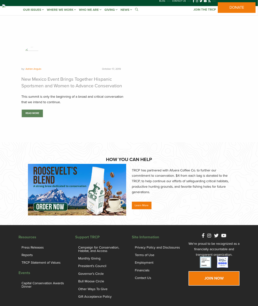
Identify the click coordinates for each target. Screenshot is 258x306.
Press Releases (33, 247)
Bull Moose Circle (91, 281)
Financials (142, 270)
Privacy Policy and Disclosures (157, 247)
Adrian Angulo (33, 68)
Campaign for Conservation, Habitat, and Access (98, 249)
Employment (144, 262)
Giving (110, 10)
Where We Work (60, 10)
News (125, 10)
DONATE (236, 7)
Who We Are (89, 10)
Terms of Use (144, 255)
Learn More (141, 205)
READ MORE (32, 113)
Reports (27, 255)
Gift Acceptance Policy (95, 296)
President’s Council (92, 266)
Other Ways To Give (92, 289)
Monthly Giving (89, 258)
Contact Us (143, 278)
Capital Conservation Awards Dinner (43, 285)
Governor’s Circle (91, 274)
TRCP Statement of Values (41, 262)
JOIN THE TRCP (204, 10)
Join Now (214, 278)
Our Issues (32, 10)
